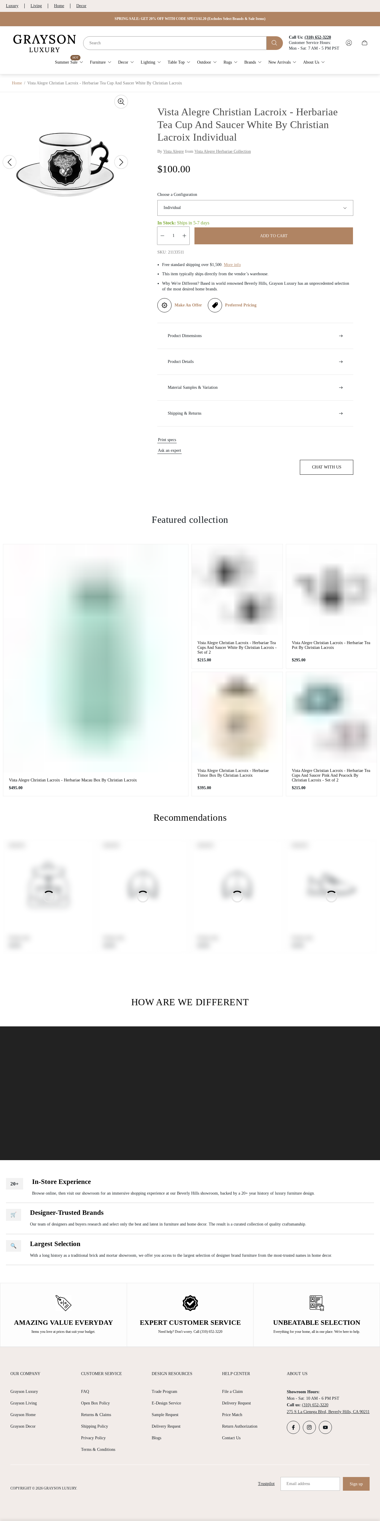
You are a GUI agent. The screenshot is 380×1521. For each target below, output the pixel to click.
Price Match (232, 1415)
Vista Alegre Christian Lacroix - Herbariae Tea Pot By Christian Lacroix (331, 645)
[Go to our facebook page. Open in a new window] (293, 1427)
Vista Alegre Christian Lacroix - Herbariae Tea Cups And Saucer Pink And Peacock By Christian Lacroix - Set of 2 (331, 775)
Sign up (356, 1484)
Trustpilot (266, 1483)
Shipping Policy (94, 1426)
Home (59, 6)
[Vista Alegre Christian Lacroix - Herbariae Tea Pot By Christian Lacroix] (331, 589)
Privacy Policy (93, 1438)
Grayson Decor (23, 1426)
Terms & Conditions (98, 1449)
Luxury (12, 6)
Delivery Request (166, 1426)
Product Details (181, 361)
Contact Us (231, 1438)
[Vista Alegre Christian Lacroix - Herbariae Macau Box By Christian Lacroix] (95, 658)
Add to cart (274, 236)
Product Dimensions (185, 336)
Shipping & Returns (184, 413)
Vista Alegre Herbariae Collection (222, 151)
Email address (298, 1483)
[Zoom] (121, 101)
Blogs (156, 1438)
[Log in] (348, 42)
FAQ (85, 1391)
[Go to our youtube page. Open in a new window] (325, 1427)
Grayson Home (23, 1415)
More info (232, 264)
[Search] (275, 43)
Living (36, 6)
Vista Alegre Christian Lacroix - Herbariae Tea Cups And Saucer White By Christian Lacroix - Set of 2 (237, 648)
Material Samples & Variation (193, 387)
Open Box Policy (95, 1403)
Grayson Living (23, 1403)
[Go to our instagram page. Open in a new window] (309, 1427)
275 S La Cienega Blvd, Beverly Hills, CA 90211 (328, 1412)
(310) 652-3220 (315, 1405)
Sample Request (165, 1415)
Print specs (167, 440)
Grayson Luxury (24, 1391)
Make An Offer (188, 305)
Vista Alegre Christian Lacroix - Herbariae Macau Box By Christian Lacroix (73, 780)
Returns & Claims (96, 1415)
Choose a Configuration (177, 194)
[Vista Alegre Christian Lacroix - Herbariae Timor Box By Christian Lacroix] (237, 717)
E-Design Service (166, 1403)
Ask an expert (169, 450)
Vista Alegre (173, 151)
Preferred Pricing (240, 305)
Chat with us (326, 467)
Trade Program (164, 1391)
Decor (81, 6)
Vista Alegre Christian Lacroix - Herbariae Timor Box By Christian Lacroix (233, 773)
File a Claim (232, 1391)
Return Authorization (239, 1426)
